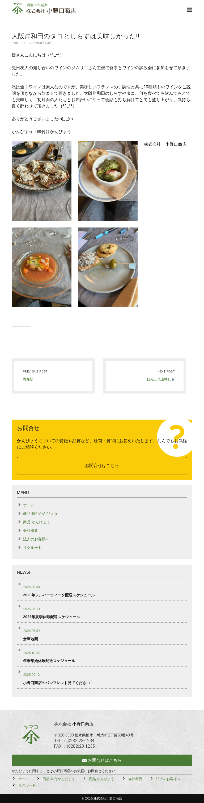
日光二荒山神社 (159, 379)
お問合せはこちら (102, 465)
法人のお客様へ (36, 539)
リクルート (32, 547)
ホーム (28, 505)
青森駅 (28, 379)
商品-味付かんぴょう (40, 513)
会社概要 (30, 530)
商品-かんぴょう (36, 522)
